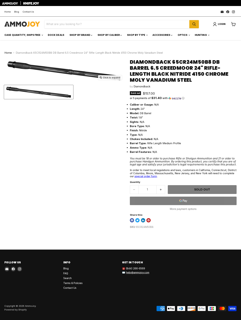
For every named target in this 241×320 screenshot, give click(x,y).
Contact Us (28, 12)
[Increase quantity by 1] (160, 189)
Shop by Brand (80, 35)
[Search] (194, 24)
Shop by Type (136, 35)
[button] (183, 98)
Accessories (161, 35)
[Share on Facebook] (132, 220)
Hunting (201, 35)
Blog (16, 12)
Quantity (135, 182)
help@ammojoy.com (137, 272)
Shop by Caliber (109, 35)
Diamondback (142, 86)
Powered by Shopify (15, 309)
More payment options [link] (183, 209)
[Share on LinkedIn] (143, 220)
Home (7, 12)
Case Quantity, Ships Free (22, 35)
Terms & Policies (73, 283)
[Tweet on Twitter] (137, 220)
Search (67, 278)
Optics (183, 35)
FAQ (65, 273)
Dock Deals (56, 35)
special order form (145, 176)
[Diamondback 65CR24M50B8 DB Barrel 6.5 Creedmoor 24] (38, 92)
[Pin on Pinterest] (148, 220)
